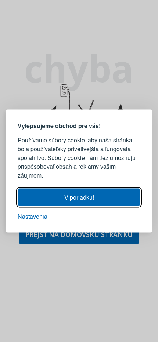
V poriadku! (79, 197)
